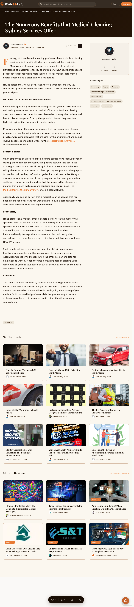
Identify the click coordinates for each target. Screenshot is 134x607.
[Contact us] (125, 600)
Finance (115, 87)
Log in (115, 4)
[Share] (79, 600)
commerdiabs (17, 44)
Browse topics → (122, 338)
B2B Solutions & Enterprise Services (106, 101)
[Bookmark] (72, 600)
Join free (126, 4)
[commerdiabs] (6, 46)
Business (15, 12)
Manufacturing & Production (102, 92)
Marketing (107, 106)
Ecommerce (96, 96)
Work (106, 87)
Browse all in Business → (119, 474)
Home (7, 12)
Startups (94, 106)
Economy (95, 87)
